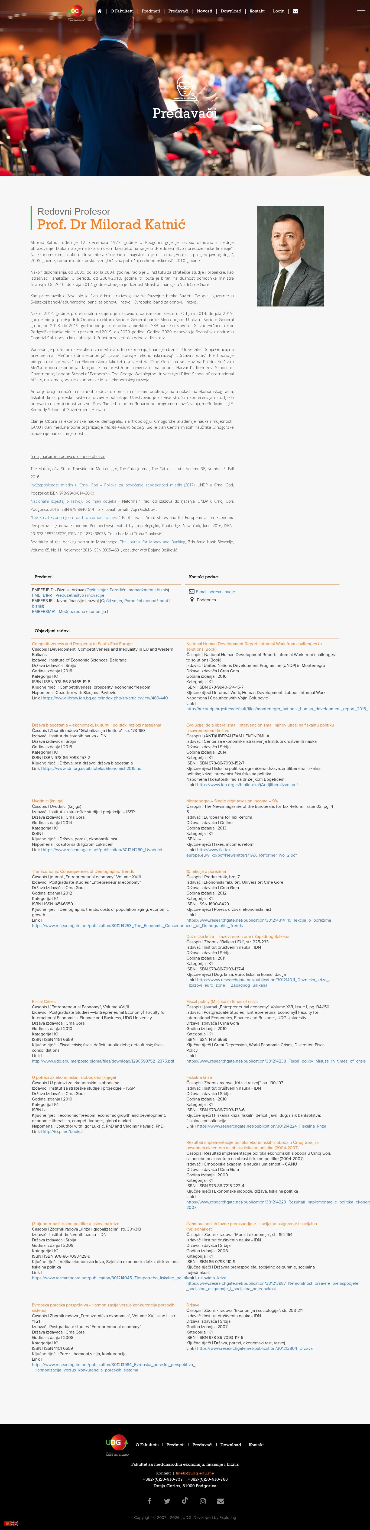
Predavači (178, 12)
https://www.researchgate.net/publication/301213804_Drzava (255, 1348)
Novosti (204, 12)
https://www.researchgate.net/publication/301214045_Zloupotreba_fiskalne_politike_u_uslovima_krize (129, 1278)
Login (278, 12)
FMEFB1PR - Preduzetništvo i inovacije (68, 595)
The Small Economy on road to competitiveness (75, 517)
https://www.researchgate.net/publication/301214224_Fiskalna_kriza (261, 1126)
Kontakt (257, 12)
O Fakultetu (122, 12)
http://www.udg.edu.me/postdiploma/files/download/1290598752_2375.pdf (103, 1061)
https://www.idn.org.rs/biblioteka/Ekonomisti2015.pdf (93, 768)
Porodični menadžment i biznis (139, 590)
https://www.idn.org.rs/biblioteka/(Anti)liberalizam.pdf (247, 785)
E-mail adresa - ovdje (215, 592)
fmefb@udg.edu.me (195, 1474)
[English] (14, 1523)
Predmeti (151, 12)
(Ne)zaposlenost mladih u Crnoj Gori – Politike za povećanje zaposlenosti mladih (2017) (112, 485)
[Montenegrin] (7, 1523)
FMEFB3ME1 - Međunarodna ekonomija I (70, 611)
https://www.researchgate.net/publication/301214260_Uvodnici (102, 850)
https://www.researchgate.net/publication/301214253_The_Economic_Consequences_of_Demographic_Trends (137, 926)
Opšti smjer (97, 590)
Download (231, 12)
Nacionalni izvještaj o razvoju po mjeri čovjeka (74, 501)
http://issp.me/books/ (63, 1131)
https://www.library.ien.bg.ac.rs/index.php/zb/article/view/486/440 (105, 698)
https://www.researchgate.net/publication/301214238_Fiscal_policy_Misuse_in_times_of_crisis (276, 1061)
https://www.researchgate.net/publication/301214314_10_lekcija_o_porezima (258, 920)
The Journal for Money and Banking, (153, 541)
